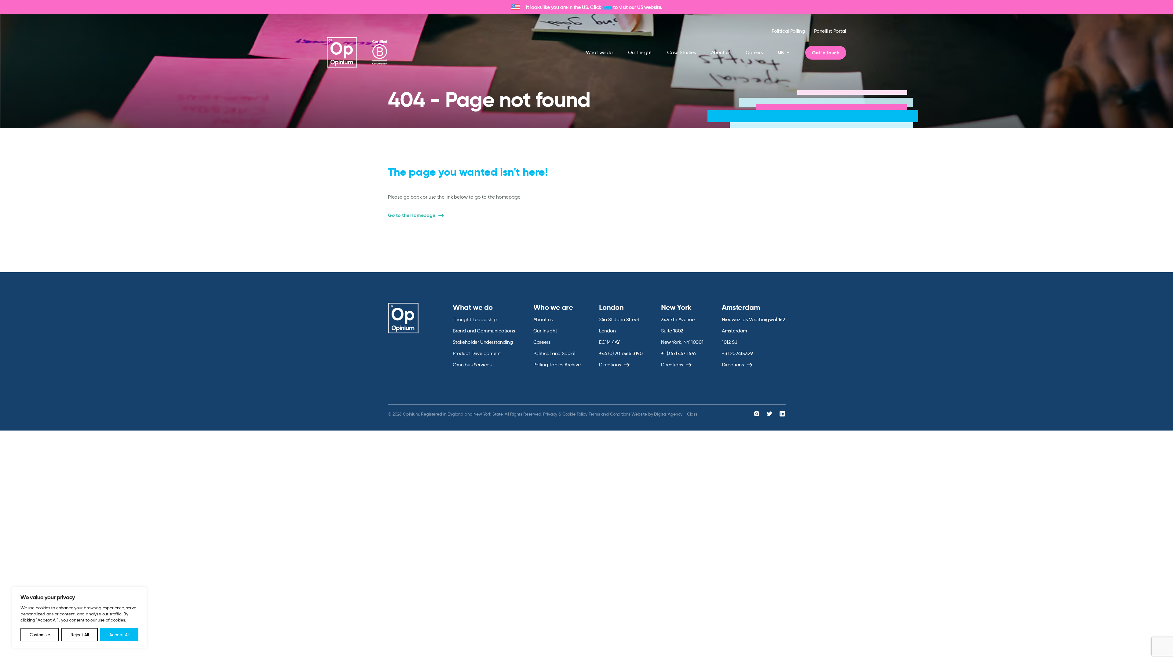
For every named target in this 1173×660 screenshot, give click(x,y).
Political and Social (554, 353)
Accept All (119, 634)
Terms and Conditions (609, 414)
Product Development (477, 353)
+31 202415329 (737, 353)
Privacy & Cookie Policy (565, 414)
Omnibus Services (472, 365)
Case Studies (681, 52)
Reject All (80, 634)
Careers (754, 52)
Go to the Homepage (411, 215)
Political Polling (788, 31)
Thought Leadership (475, 319)
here (607, 7)
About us (721, 52)
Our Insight (640, 52)
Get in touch (825, 53)
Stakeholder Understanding (483, 342)
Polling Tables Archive (557, 365)
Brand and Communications (484, 331)
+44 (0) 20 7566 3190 (621, 353)
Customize (40, 634)
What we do (599, 52)
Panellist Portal (830, 31)
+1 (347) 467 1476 (678, 353)
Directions (610, 365)
